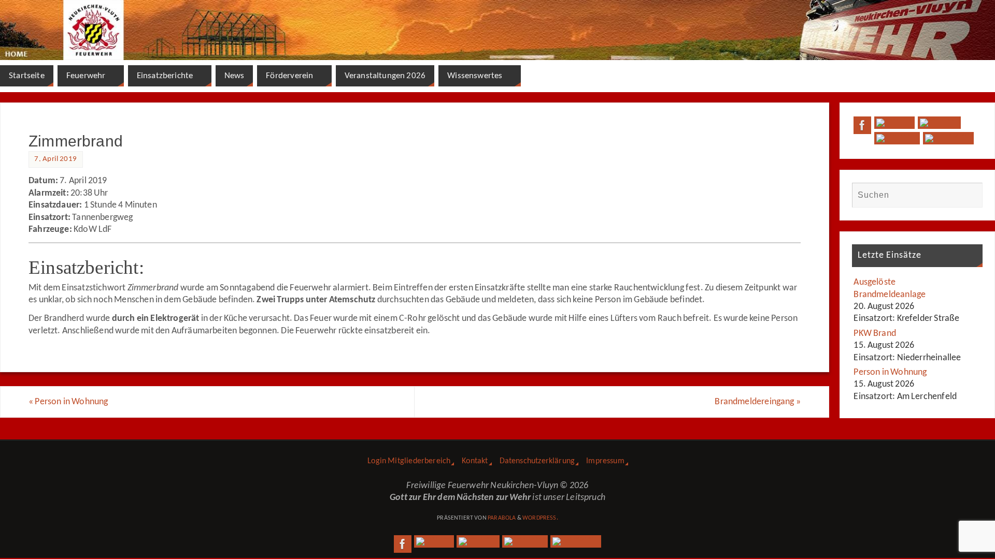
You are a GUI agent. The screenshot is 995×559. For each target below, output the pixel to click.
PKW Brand (875, 334)
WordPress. (540, 518)
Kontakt (475, 461)
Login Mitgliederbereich (408, 461)
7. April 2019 (55, 159)
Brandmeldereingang (758, 402)
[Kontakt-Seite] (939, 122)
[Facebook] (862, 125)
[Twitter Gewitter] (894, 122)
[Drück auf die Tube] (896, 138)
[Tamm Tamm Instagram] (948, 138)
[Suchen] (969, 195)
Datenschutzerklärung (537, 461)
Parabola (502, 518)
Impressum (605, 461)
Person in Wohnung (68, 402)
